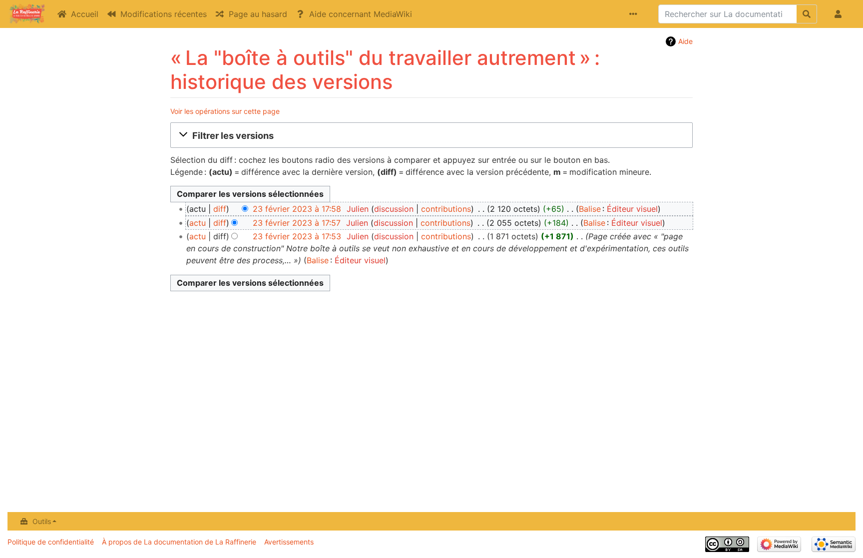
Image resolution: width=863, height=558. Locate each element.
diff (219, 209)
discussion (394, 209)
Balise (590, 209)
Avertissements (289, 542)
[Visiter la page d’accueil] (26, 15)
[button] (431, 135)
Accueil (84, 14)
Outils (41, 521)
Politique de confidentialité (50, 542)
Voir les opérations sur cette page (225, 111)
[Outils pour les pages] (635, 14)
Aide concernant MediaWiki (360, 14)
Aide (685, 41)
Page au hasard (258, 14)
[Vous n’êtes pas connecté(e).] (840, 14)
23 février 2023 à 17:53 (297, 236)
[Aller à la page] (807, 13)
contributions (446, 209)
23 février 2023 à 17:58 (297, 209)
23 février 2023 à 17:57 (297, 223)
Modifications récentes (163, 14)
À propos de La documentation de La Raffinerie (179, 542)
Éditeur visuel (632, 209)
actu (197, 223)
